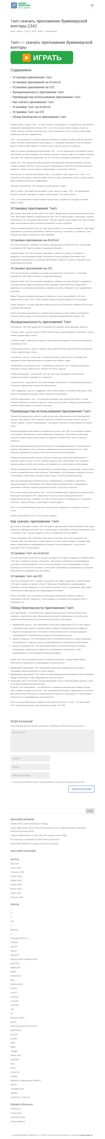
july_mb (14, 1034)
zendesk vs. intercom (20, 1097)
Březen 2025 (16, 888)
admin (19, 31)
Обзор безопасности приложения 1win (39, 117)
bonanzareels (17, 984)
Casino (14, 988)
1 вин (26, 191)
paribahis (15, 1059)
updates (14, 1093)
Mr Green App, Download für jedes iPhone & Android (35, 839)
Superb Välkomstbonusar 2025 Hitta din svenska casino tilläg (38, 835)
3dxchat (14, 929)
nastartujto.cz (86, 1135)
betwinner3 (16, 975)
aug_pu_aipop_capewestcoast (24, 959)
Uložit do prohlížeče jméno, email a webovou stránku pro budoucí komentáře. (49, 782)
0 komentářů (51, 31)
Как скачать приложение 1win (33, 102)
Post (12, 1063)
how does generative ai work (24, 1026)
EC (12, 1013)
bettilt (13, 971)
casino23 (15, 1001)
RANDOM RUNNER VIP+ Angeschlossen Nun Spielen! (35, 843)
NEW (13, 1043)
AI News (14, 942)
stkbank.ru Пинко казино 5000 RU (26, 1080)
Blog (12, 980)
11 (12, 913)
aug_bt (14, 950)
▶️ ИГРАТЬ (42, 57)
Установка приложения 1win (32, 77)
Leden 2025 (16, 893)
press (13, 1068)
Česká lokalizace (18, 1121)
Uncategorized (17, 1088)
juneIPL (14, 1038)
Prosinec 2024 (17, 897)
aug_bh (14, 946)
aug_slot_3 (15, 963)
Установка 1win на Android (31, 107)
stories (14, 1084)
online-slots (16, 1055)
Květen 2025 (16, 880)
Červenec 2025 (17, 872)
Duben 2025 (16, 884)
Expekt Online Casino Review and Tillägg (29, 823)
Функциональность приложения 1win (38, 92)
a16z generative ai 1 (20, 938)
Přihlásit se (16, 1108)
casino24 (15, 1005)
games (14, 1022)
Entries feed (16, 1113)
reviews (14, 1076)
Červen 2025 (16, 876)
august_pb (15, 967)
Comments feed (18, 1117)
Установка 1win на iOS (28, 112)
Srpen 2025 (16, 868)
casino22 (15, 996)
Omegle (14, 1051)
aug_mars (15, 955)
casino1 (14, 992)
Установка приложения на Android (36, 82)
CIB (12, 1009)
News (40, 31)
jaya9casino (16, 1030)
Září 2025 (15, 863)
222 (12, 921)
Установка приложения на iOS (33, 87)
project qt (15, 1072)
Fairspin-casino (17, 1017)
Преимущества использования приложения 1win (46, 97)
